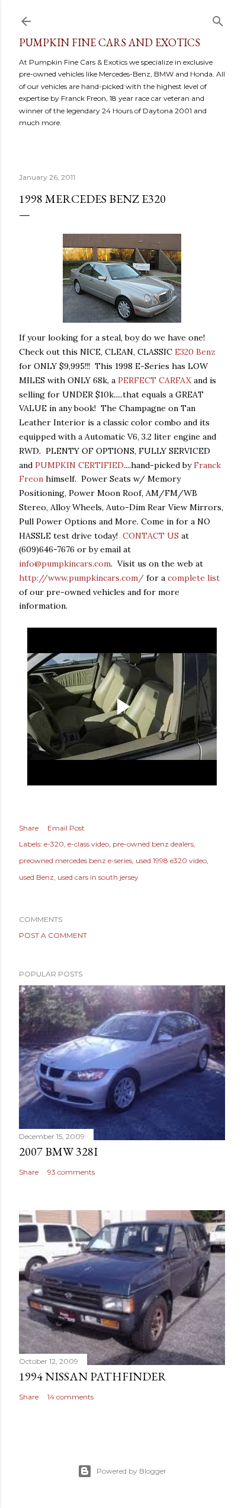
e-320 (54, 843)
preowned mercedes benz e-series (75, 860)
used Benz (36, 877)
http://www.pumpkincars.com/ (81, 577)
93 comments (71, 1171)
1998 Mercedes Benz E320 (92, 198)
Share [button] (28, 827)
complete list (194, 577)
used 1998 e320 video (171, 860)
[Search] (218, 18)
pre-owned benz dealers (153, 843)
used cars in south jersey (98, 877)
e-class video (88, 843)
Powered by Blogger (131, 1470)
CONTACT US (151, 535)
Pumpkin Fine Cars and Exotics (109, 42)
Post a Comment (53, 935)
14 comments (70, 1396)
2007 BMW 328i (58, 1151)
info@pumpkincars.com (65, 563)
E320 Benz (195, 351)
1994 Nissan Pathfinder (92, 1376)
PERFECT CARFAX (154, 380)
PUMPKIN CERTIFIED (79, 465)
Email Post (66, 827)
